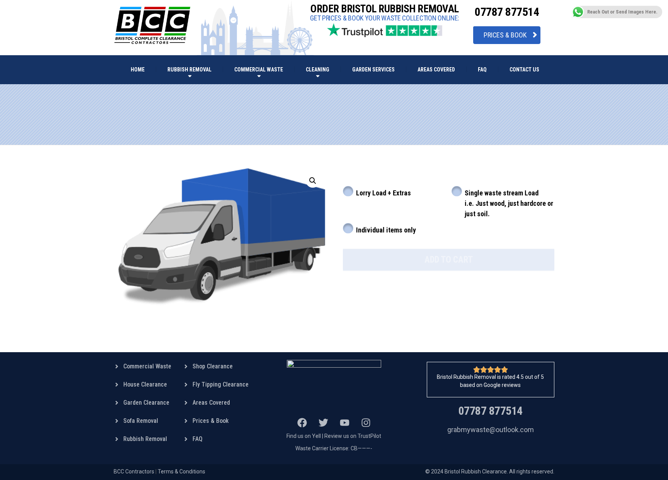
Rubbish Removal (189, 69)
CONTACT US (524, 69)
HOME (138, 69)
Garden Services (373, 69)
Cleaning (317, 69)
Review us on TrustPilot (352, 436)
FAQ (482, 69)
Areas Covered (436, 69)
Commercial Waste (258, 69)
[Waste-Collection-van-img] (219, 237)
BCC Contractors (134, 471)
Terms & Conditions (181, 471)
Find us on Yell (303, 436)
